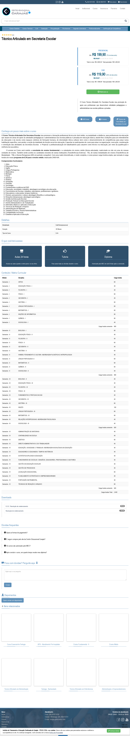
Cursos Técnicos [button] (27, 28)
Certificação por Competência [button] (112, 28)
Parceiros (114, 8)
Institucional (86, 8)
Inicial (77, 8)
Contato (122, 8)
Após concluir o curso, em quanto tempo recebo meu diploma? (26, 552)
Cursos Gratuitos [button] (15, 28)
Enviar (8, 585)
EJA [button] (37, 28)
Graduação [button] (44, 28)
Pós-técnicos (66, 28)
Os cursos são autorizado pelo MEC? (18, 546)
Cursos (95, 8)
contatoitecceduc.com (57, 719)
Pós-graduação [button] (55, 28)
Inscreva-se (104, 8)
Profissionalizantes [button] (94, 28)
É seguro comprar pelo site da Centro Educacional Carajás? (25, 539)
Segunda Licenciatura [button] (79, 28)
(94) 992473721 (63, 717)
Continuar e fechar (114, 731)
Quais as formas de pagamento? (16, 533)
